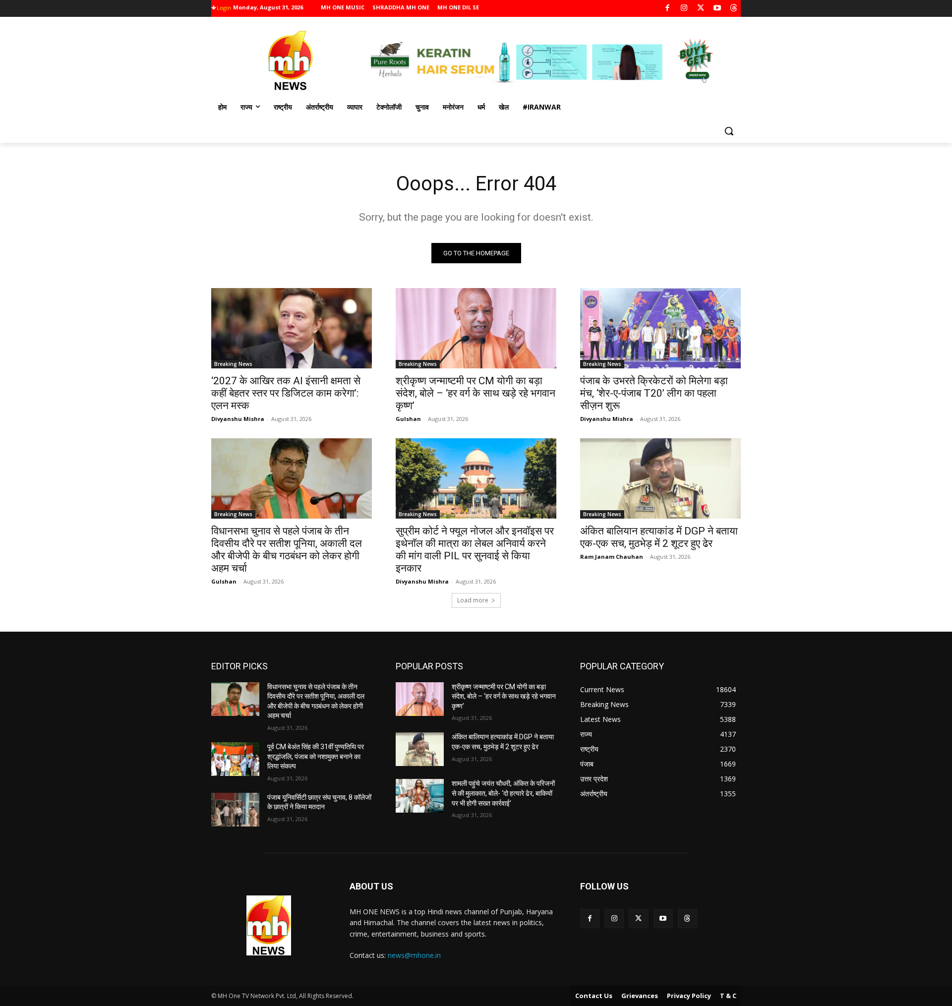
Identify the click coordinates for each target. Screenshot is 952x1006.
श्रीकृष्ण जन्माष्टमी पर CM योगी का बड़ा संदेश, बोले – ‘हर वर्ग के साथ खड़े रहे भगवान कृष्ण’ (475, 393)
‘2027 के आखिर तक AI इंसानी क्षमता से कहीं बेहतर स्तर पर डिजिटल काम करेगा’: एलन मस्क (285, 393)
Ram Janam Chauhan (611, 556)
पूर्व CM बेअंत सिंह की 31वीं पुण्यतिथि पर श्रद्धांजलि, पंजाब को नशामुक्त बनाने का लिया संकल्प (315, 756)
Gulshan (408, 418)
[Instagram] (684, 8)
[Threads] (734, 8)
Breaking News (233, 363)
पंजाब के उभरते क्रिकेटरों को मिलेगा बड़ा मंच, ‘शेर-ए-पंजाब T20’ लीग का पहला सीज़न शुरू (654, 393)
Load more (472, 600)
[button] (729, 131)
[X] (701, 8)
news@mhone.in (414, 955)
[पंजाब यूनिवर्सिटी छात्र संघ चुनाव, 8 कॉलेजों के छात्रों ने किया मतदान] (235, 810)
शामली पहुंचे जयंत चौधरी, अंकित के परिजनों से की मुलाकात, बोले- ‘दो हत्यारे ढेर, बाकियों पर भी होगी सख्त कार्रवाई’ (503, 793)
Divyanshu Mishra (237, 418)
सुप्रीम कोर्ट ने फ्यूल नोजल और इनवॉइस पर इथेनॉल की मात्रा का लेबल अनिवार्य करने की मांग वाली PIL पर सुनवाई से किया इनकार (475, 549)
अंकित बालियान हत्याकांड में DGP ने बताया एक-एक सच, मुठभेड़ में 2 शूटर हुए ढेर (659, 537)
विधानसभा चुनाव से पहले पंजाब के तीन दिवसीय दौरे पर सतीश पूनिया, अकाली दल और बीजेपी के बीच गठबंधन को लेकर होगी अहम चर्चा (286, 549)
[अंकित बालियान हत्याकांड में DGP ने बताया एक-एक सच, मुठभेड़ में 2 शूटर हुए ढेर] (660, 478)
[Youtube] (717, 8)
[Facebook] (667, 8)
